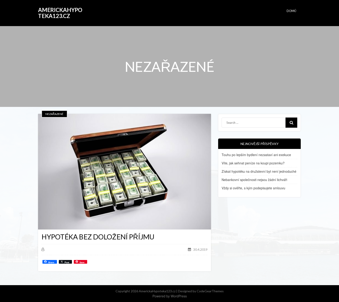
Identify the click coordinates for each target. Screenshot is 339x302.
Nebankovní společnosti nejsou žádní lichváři (254, 179)
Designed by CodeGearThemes (201, 291)
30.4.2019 (200, 249)
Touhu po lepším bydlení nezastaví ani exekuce (256, 154)
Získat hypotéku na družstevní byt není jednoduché (259, 171)
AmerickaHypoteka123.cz (60, 12)
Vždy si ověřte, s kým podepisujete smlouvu (253, 188)
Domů (291, 11)
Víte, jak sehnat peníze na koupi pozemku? (253, 163)
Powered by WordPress (169, 296)
